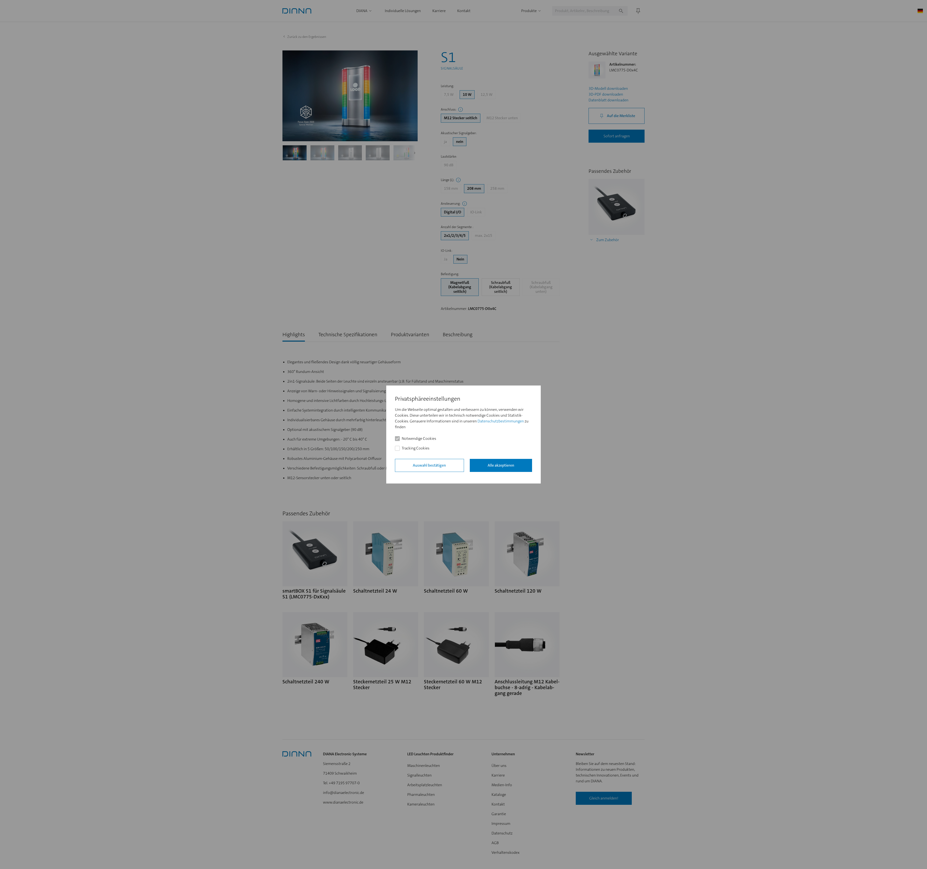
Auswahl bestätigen (429, 465)
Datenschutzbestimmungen (501, 421)
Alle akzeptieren (501, 465)
